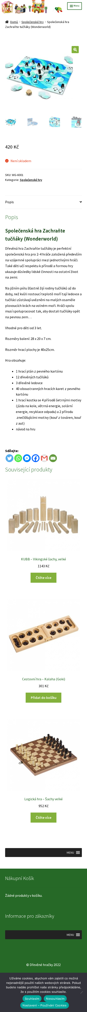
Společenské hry (32, 22)
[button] (75, 49)
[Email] (53, 458)
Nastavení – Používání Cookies (44, 1005)
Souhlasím (32, 998)
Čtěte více (43, 577)
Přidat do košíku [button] (43, 697)
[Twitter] (9, 458)
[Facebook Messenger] (27, 458)
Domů (14, 22)
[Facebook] (35, 458)
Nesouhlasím (55, 998)
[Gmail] (44, 458)
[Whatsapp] (18, 458)
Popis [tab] (9, 202)
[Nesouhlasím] (81, 992)
